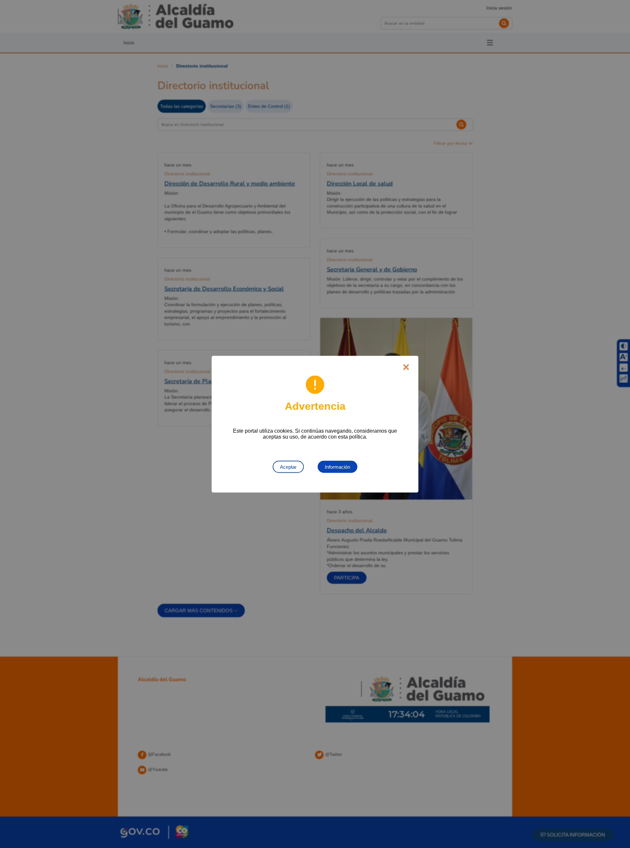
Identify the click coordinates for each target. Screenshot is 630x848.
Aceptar (288, 466)
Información (337, 466)
